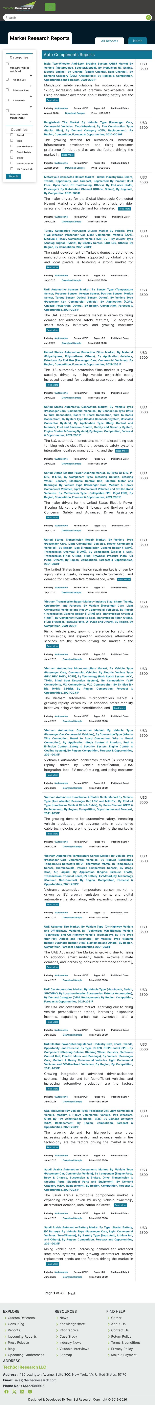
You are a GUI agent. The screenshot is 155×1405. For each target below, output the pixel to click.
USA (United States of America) (34, 146)
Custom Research (21, 1318)
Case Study (68, 1336)
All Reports (109, 41)
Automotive (61, 108)
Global (20, 135)
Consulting (16, 1324)
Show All (14, 176)
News (64, 1318)
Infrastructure (21, 90)
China (20, 157)
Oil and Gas (19, 79)
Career (116, 1318)
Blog (11, 1349)
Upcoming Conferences (26, 1355)
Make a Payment (124, 1355)
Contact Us (120, 1330)
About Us (118, 1324)
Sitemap (66, 1355)
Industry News (70, 1342)
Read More (52, 100)
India (19, 140)
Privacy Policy (122, 1349)
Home (137, 41)
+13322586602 (32, 1386)
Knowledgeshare (72, 1324)
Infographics (69, 1330)
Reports (14, 1330)
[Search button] (148, 17)
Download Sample (75, 113)
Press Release (18, 1342)
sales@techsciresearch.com (35, 1380)
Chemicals (19, 100)
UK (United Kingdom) (29, 169)
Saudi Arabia (24, 152)
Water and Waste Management (19, 116)
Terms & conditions (125, 1342)
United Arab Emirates (28, 163)
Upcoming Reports (22, 1336)
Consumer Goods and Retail (19, 69)
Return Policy (121, 1336)
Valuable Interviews (74, 1349)
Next (71, 1293)
